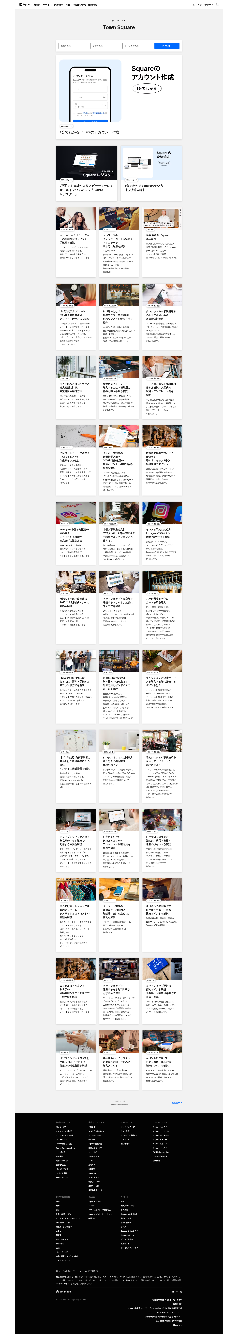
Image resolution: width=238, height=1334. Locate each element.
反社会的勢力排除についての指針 (169, 1321)
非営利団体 (60, 1244)
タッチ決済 (60, 1152)
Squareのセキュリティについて (169, 1312)
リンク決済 (125, 1131)
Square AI (93, 1173)
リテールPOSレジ (96, 1135)
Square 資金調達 (95, 1144)
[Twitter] (173, 1292)
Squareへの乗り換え (129, 1214)
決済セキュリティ (63, 1177)
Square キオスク (160, 1148)
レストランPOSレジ (96, 1131)
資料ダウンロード (128, 1206)
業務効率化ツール (95, 1190)
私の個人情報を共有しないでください (167, 1300)
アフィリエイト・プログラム (100, 1210)
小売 (58, 1201)
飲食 (58, 1206)
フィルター (167, 46)
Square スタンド (160, 1144)
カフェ (58, 1231)
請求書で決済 (61, 1165)
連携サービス (94, 1186)
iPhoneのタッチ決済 (64, 1144)
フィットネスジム (63, 1260)
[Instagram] (180, 1292)
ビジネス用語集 (127, 1239)
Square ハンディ (160, 1127)
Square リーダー (160, 1140)
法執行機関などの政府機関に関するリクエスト (164, 1317)
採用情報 (92, 1218)
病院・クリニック (63, 1223)
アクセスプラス (95, 1156)
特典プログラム (95, 1182)
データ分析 (93, 1152)
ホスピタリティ (62, 1239)
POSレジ (92, 1127)
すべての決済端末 (160, 1156)
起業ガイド (125, 1244)
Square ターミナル (161, 1131)
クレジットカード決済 (64, 1135)
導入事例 (124, 1210)
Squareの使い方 (127, 1235)
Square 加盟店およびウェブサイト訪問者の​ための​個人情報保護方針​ (155, 1308)
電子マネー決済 (62, 1161)
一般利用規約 (177, 1304)
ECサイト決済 (61, 1173)
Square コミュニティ (129, 1231)
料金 (122, 1201)
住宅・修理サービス (64, 1214)
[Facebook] (177, 1292)
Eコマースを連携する (129, 1135)
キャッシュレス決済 (64, 1131)
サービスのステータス (129, 1248)
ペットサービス (62, 1252)
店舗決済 (59, 1156)
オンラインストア (128, 1127)
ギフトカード (94, 1177)
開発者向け (125, 1144)
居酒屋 (58, 1235)
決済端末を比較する (161, 1152)
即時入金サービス (95, 1148)
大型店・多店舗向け (64, 1227)
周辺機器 (156, 1161)
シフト (91, 1161)
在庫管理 (92, 1169)
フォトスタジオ (127, 1140)
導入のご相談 (126, 1218)
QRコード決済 (61, 1140)
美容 (58, 1210)
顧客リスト (93, 1165)
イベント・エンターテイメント (68, 1218)
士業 (58, 1248)
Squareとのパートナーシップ (100, 1214)
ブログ (123, 1227)
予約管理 (92, 1140)
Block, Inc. (177, 1325)
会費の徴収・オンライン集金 (67, 1256)
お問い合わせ (126, 1223)
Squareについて (95, 1201)
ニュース (92, 1206)
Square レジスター (161, 1135)
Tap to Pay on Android (65, 1148)
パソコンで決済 (62, 1169)
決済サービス (61, 1127)
